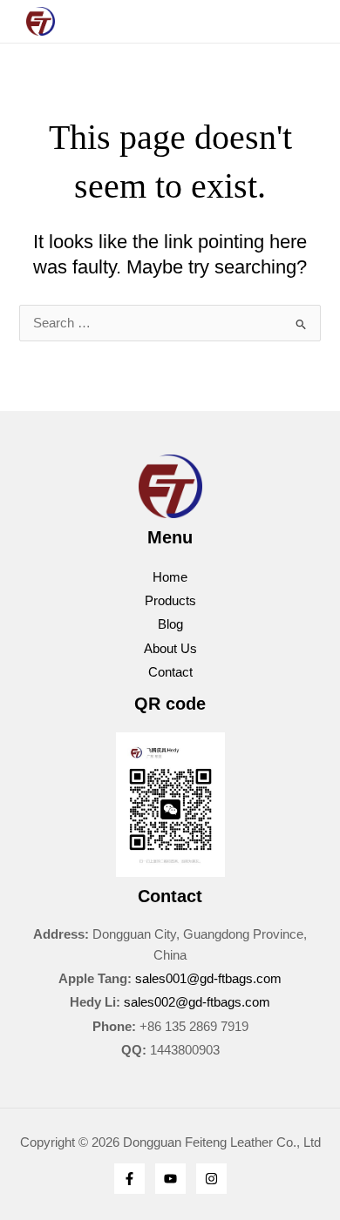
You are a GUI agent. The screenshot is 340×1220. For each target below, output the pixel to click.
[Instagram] (211, 1178)
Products (170, 601)
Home (170, 577)
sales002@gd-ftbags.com (197, 1002)
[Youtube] (170, 1178)
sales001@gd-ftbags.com (208, 979)
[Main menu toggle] (170, 20)
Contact (170, 672)
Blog (170, 624)
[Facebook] (129, 1178)
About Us (170, 649)
